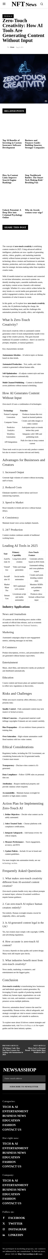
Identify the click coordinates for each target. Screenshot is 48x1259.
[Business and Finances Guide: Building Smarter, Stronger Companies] (35, 127)
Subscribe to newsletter (24, 1087)
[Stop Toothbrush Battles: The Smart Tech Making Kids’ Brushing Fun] (35, 162)
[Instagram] (3, 1229)
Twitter (15, 1223)
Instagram (17, 1229)
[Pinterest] (21, 236)
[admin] (4, 47)
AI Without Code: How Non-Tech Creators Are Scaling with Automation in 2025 (12, 1051)
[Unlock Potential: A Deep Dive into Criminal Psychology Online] (12, 197)
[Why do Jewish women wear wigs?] (35, 197)
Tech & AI (8, 16)
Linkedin (15, 1235)
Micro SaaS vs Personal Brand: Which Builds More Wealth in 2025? (35, 1050)
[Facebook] (6, 236)
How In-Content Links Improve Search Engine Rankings (10, 179)
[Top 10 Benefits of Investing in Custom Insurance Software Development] (12, 127)
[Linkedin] (3, 1235)
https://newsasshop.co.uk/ (28, 1254)
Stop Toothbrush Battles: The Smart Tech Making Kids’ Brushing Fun (34, 179)
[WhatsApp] (28, 236)
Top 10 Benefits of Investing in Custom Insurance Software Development (12, 144)
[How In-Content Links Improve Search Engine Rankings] (12, 162)
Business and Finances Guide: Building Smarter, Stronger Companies (35, 144)
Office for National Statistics (26, 625)
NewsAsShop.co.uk (28, 1025)
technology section (9, 863)
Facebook (16, 1218)
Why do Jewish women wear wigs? (34, 211)
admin (12, 47)
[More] (36, 236)
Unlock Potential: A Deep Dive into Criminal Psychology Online (12, 214)
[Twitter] (13, 236)
